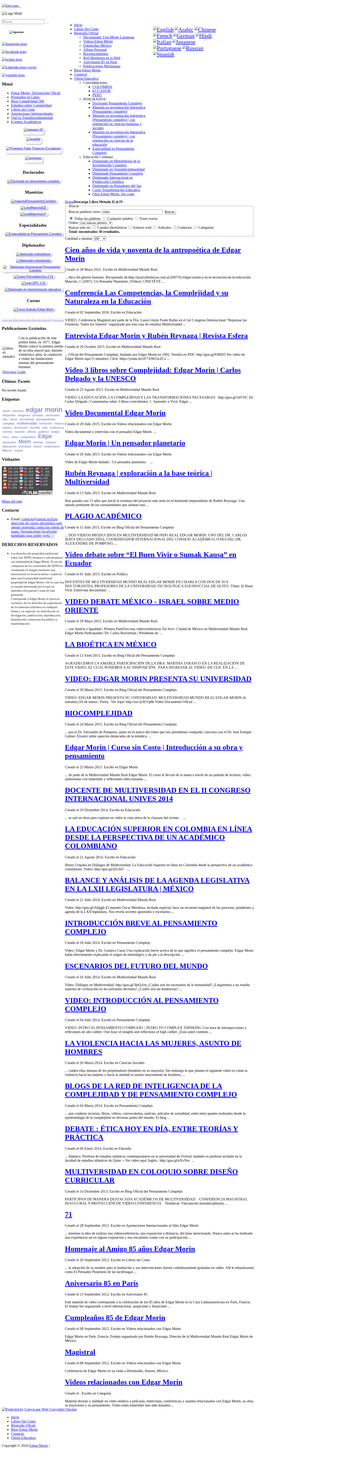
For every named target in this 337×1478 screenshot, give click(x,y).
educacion (9, 446)
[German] (184, 36)
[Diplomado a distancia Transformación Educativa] (33, 289)
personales (53, 415)
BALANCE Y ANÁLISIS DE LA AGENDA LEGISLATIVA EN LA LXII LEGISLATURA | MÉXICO (157, 884)
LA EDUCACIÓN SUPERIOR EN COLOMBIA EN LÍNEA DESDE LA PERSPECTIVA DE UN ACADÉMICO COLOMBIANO (158, 837)
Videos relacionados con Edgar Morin (123, 1382)
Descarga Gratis (14, 372)
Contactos (185, 227)
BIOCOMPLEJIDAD (99, 713)
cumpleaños (28, 437)
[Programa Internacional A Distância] (33, 158)
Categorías (206, 227)
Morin (25, 441)
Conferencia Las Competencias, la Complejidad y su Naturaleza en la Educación (146, 297)
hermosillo (45, 423)
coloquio (50, 442)
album (6, 411)
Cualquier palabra (120, 219)
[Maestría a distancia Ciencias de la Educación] (33, 207)
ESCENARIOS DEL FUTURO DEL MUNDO (136, 966)
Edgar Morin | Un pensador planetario (125, 443)
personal (18, 411)
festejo (55, 431)
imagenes (24, 415)
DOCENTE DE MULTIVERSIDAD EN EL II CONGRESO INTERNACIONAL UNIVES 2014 (158, 794)
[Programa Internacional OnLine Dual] (33, 139)
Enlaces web (142, 227)
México (7, 450)
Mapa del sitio (12, 501)
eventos (7, 431)
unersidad (24, 446)
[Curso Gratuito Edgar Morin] (33, 309)
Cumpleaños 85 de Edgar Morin (115, 1317)
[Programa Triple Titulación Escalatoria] (33, 148)
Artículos (165, 227)
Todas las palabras (87, 219)
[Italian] (162, 42)
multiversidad (27, 423)
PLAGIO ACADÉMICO (103, 516)
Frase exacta (148, 219)
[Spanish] (163, 54)
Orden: (74, 223)
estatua (7, 427)
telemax (38, 442)
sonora (37, 446)
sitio (5, 419)
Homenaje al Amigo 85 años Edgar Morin (130, 1249)
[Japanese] (184, 42)
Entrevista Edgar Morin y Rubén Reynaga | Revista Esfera (156, 335)
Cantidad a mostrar (79, 238)
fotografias (9, 415)
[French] (162, 36)
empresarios (52, 446)
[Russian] (192, 48)
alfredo (31, 431)
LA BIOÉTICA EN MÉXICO (111, 644)
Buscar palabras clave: (85, 212)
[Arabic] (184, 29)
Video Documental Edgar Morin (115, 413)
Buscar (169, 212)
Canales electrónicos (112, 227)
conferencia (57, 427)
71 (68, 1214)
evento (18, 450)
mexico (59, 423)
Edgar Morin (38, 1446)
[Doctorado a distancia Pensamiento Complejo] (33, 181)
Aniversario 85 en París (101, 1283)
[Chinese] (205, 29)
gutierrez (43, 431)
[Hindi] (204, 36)
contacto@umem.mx (36, 519)
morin (53, 409)
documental (26, 419)
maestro (20, 431)
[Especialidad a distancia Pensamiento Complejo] (33, 234)
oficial (13, 419)
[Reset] (46, 22)
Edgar (45, 436)
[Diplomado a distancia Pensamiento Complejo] (33, 270)
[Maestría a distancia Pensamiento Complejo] (33, 201)
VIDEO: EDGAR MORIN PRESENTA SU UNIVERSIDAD (158, 679)
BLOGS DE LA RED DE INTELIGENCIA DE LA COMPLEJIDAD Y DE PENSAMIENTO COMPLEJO (151, 1090)
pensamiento (45, 419)
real (44, 427)
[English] (163, 29)
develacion (21, 427)
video (14, 437)
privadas (38, 415)
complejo (8, 423)
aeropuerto (9, 442)
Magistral (80, 1352)
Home (69, 202)
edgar (34, 409)
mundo (35, 427)
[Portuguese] (167, 48)
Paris (6, 437)
